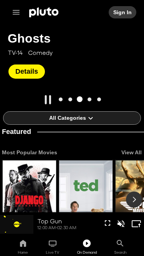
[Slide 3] (79, 99)
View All (131, 152)
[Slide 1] (60, 99)
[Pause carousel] (48, 99)
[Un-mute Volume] (121, 224)
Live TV (52, 252)
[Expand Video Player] (136, 224)
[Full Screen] (107, 223)
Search (120, 252)
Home (23, 252)
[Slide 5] (99, 99)
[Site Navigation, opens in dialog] (18, 12)
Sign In (122, 12)
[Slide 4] (89, 99)
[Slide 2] (70, 99)
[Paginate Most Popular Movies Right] (134, 200)
